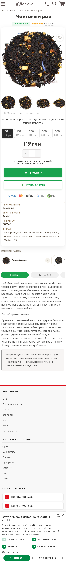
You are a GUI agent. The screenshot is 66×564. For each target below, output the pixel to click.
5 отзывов (49, 23)
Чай (4, 473)
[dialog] (33, 538)
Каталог (6, 409)
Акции (5, 425)
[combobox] (58, 515)
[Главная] (3, 10)
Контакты (7, 414)
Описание (15, 275)
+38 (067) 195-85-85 (22, 505)
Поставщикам (10, 431)
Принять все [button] (17, 558)
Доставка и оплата (12, 404)
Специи (6, 457)
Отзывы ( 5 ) (44, 275)
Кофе (5, 478)
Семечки (7, 467)
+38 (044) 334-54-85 (22, 497)
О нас (5, 398)
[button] (50, 161)
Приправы (8, 462)
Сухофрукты (9, 451)
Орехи (5, 446)
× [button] (62, 515)
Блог (4, 420)
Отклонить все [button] (47, 558)
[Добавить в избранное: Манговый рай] (59, 37)
